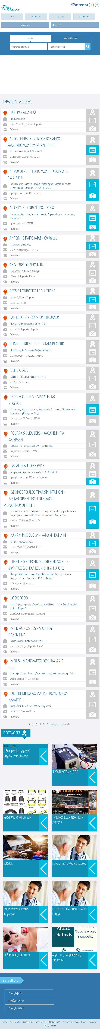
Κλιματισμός (15, 409)
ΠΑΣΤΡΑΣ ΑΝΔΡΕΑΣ (23, 112)
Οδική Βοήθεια (60, 515)
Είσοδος (58, 25)
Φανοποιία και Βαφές (19, 151)
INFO (12, 16)
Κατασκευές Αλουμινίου (20, 214)
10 (6, 370)
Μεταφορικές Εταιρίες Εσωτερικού (24, 511)
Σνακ (65, 604)
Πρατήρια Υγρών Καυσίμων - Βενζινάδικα (27, 350)
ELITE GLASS (19, 370)
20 (6, 693)
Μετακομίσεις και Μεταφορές (53, 511)
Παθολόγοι (15, 119)
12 (6, 433)
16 (6, 561)
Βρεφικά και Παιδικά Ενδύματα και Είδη (27, 706)
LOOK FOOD (19, 598)
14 (6, 492)
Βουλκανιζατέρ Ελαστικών (21, 184)
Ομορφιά (36, 271)
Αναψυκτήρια (15, 604)
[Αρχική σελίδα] (13, 9)
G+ (97, 5)
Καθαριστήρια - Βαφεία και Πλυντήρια (26, 445)
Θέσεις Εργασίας (50, 1025)
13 (6, 466)
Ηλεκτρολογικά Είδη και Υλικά (41, 574)
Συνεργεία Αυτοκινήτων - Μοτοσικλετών (27, 472)
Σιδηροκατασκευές (39, 214)
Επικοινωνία (25, 25)
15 (6, 535)
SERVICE (8, 863)
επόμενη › (55, 724)
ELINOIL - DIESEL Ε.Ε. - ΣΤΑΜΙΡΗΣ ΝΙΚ (37, 344)
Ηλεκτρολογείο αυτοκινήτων (22, 324)
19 (6, 661)
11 (6, 397)
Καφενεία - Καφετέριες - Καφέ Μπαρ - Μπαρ (42, 604)
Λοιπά (48, 350)
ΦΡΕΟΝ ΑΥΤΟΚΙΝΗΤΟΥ (65, 771)
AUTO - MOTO (36, 151)
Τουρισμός (22, 608)
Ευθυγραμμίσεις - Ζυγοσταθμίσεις (24, 187)
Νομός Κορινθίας (16, 1008)
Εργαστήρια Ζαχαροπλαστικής (22, 673)
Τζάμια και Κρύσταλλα (19, 376)
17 (6, 598)
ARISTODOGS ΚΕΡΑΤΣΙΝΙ (27, 264)
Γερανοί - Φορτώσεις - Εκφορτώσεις (38, 515)
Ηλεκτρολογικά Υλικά (19, 574)
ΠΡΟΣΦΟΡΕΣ (84, 16)
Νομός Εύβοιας (15, 993)
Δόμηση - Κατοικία (56, 214)
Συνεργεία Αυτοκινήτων (43, 184)
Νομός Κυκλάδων (16, 1000)
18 (6, 628)
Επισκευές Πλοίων (18, 297)
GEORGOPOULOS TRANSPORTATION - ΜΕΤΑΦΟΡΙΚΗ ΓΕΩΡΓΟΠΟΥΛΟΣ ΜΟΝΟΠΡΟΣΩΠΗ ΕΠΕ (34, 498)
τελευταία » (66, 724)
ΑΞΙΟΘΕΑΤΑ (36, 16)
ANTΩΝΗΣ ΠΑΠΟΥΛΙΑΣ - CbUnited (33, 238)
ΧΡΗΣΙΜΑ (60, 16)
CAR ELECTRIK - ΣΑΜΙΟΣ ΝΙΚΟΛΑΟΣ (35, 317)
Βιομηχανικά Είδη (18, 578)
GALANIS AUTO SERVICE (27, 465)
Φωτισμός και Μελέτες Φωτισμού (40, 578)
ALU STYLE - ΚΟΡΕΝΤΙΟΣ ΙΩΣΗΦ (32, 207)
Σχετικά (83, 1022)
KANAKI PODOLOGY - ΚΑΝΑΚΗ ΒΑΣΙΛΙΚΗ (39, 535)
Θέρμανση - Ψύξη (69, 409)
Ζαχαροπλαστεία (43, 673)
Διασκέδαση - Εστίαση (67, 673)
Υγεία (23, 119)
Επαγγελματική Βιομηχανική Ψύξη (24, 413)
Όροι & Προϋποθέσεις (71, 1022)
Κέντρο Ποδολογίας (18, 541)
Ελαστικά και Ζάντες (62, 184)
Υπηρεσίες (26, 244)
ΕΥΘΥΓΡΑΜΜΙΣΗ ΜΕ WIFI (18, 817)
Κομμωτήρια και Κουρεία (20, 271)
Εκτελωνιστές (15, 244)
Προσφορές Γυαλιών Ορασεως (69, 863)
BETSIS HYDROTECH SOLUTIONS (32, 291)
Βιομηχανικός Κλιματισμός (49, 409)
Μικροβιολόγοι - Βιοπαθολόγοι (23, 641)
